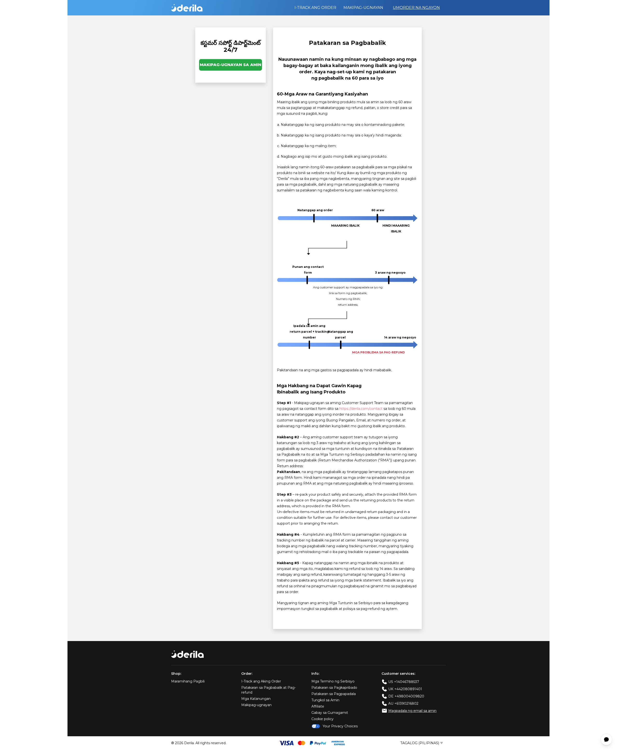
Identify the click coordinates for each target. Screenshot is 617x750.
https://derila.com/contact (360, 408)
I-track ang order (315, 7)
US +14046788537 (403, 682)
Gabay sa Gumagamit (329, 712)
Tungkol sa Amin (325, 700)
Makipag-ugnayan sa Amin (230, 64)
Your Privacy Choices (340, 726)
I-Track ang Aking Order (261, 681)
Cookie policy (322, 719)
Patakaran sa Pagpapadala (333, 694)
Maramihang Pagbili (188, 681)
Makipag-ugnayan (363, 7)
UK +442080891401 (405, 689)
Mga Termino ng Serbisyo (333, 681)
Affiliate (317, 706)
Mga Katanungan (256, 698)
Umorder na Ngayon (416, 7)
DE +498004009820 (406, 696)
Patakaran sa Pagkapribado (334, 687)
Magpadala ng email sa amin (412, 711)
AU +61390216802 (403, 703)
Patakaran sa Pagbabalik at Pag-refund (268, 690)
